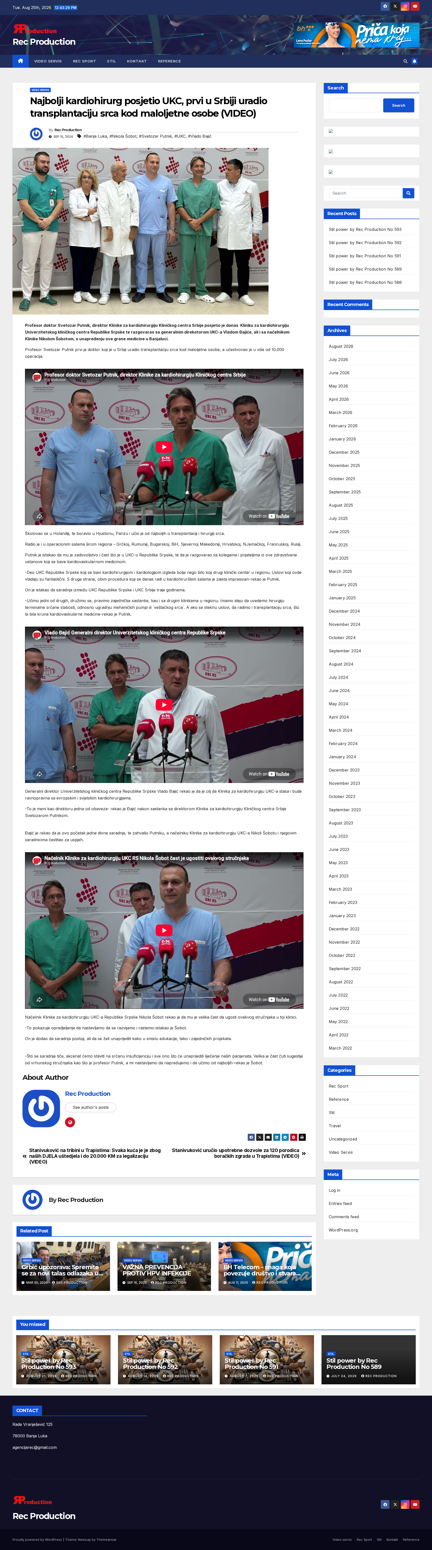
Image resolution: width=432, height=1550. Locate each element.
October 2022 (342, 955)
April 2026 (339, 399)
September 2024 (345, 650)
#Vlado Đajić (200, 136)
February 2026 (343, 425)
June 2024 (339, 690)
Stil (111, 61)
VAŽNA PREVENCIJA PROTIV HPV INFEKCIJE (156, 1270)
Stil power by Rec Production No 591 (365, 255)
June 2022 (339, 1008)
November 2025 (344, 465)
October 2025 (342, 478)
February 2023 (343, 902)
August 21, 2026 (42, 1376)
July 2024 (338, 677)
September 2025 (345, 491)
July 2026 (338, 359)
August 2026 (341, 346)
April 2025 (339, 558)
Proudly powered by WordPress (37, 1540)
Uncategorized (343, 1139)
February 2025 (343, 584)
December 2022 (344, 928)
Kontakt (137, 61)
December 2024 (344, 611)
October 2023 (342, 796)
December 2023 (344, 770)
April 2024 (339, 717)
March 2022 (340, 1048)
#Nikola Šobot (123, 136)
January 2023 (342, 915)
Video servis (48, 61)
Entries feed (340, 1203)
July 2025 (338, 518)
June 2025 (339, 531)
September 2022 (345, 968)
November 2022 (344, 942)
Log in (334, 1190)
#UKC (180, 136)
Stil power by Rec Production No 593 (365, 229)
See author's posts (91, 1107)
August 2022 (341, 981)
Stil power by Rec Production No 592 (365, 242)
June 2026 (339, 372)
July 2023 (338, 836)
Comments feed (344, 1216)
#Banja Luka (95, 136)
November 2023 (344, 783)
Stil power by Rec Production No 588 (365, 282)
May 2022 (338, 1021)
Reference (169, 61)
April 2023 (339, 875)
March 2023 (340, 889)
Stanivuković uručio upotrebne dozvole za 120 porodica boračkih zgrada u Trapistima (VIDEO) (235, 1153)
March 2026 (340, 412)
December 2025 (344, 452)
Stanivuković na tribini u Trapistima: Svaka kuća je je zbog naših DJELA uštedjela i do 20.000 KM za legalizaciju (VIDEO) (95, 1156)
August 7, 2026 (245, 1376)
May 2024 (338, 703)
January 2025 (342, 597)
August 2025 (341, 505)
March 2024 (341, 730)
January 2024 (342, 756)
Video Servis (40, 89)
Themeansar (106, 1540)
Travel (335, 1125)
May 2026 (338, 386)
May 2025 (338, 544)
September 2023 (345, 809)
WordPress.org (343, 1229)
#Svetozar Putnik (155, 136)
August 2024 (341, 664)
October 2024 (342, 637)
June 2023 (339, 849)
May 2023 (338, 862)
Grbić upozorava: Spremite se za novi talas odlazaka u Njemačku (60, 1273)
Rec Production (43, 41)
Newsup (84, 1540)
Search (336, 88)
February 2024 (343, 743)
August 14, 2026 (144, 1376)
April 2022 (339, 1034)
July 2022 (338, 995)
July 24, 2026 (344, 1376)
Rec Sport (84, 61)
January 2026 (342, 438)
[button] (406, 61)
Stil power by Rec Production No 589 (365, 269)
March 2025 (340, 571)
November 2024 (345, 624)
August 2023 (341, 822)
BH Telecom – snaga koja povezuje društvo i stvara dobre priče (260, 1273)
